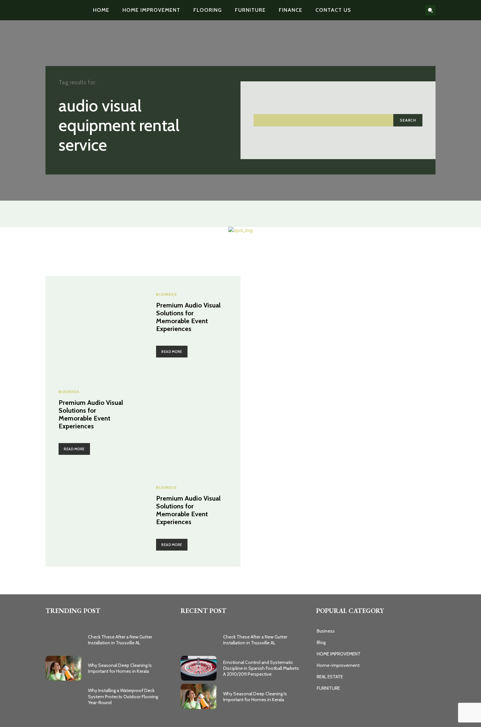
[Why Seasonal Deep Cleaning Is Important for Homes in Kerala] (63, 668)
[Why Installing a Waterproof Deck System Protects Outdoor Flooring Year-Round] (63, 696)
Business (166, 294)
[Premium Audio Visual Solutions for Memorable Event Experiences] (94, 324)
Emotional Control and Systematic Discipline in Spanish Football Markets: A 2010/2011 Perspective (261, 668)
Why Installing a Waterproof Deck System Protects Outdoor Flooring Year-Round (123, 696)
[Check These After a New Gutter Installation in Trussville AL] (63, 640)
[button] (430, 10)
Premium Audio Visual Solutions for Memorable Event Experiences (188, 317)
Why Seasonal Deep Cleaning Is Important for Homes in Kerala (120, 668)
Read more (171, 351)
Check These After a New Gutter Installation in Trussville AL (120, 640)
